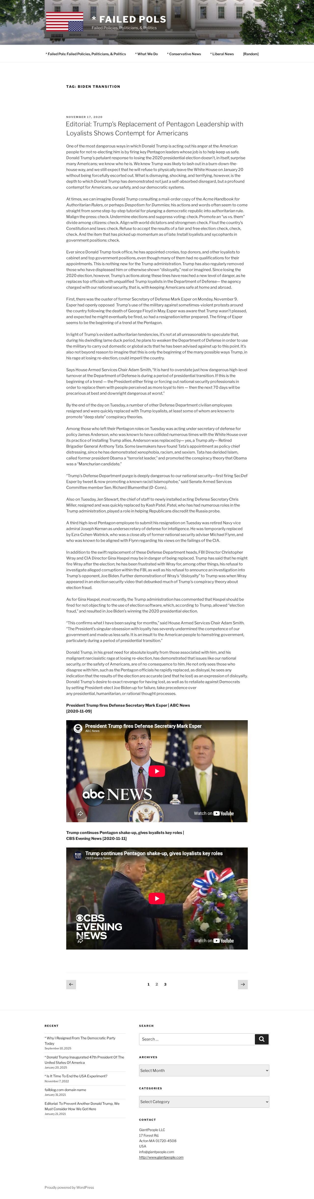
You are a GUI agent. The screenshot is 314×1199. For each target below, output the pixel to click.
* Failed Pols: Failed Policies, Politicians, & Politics (86, 54)
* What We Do (146, 54)
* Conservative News (184, 54)
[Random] (251, 54)
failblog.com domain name (65, 1090)
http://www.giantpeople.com (161, 1157)
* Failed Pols (129, 19)
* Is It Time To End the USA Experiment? (76, 1076)
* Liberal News (222, 54)
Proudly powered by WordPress (69, 1187)
